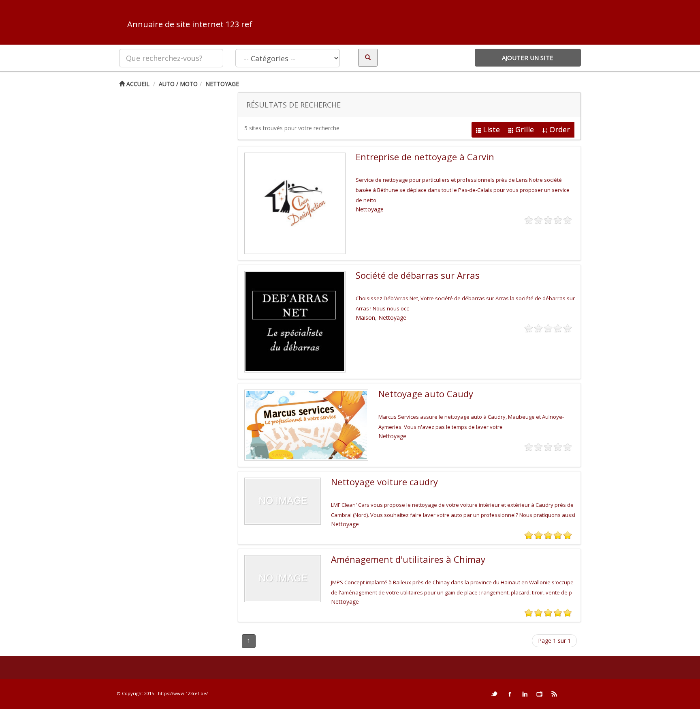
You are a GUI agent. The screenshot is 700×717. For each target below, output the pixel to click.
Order (559, 129)
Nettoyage (222, 84)
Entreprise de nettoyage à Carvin (425, 157)
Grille (524, 129)
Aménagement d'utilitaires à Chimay (408, 559)
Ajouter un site (527, 58)
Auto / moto (178, 84)
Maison (365, 317)
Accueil (137, 84)
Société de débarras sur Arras (418, 275)
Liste (491, 129)
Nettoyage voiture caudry (384, 482)
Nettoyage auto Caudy (425, 394)
